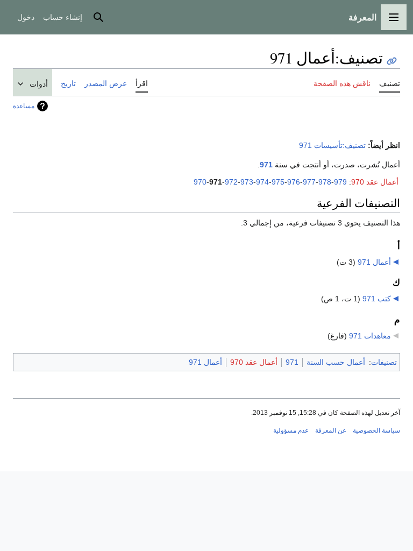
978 (324, 182)
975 (278, 182)
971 (266, 164)
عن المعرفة (330, 430)
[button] (394, 17)
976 (293, 182)
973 (246, 182)
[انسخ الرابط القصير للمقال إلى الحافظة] (391, 61)
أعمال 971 (374, 262)
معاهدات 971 (370, 335)
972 (231, 182)
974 (262, 182)
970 (200, 182)
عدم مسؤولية (291, 430)
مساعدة (23, 106)
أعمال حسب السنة (336, 362)
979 (340, 182)
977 (309, 182)
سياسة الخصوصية (376, 430)
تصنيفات (384, 362)
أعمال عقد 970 (374, 182)
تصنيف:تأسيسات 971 (332, 145)
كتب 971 (376, 298)
